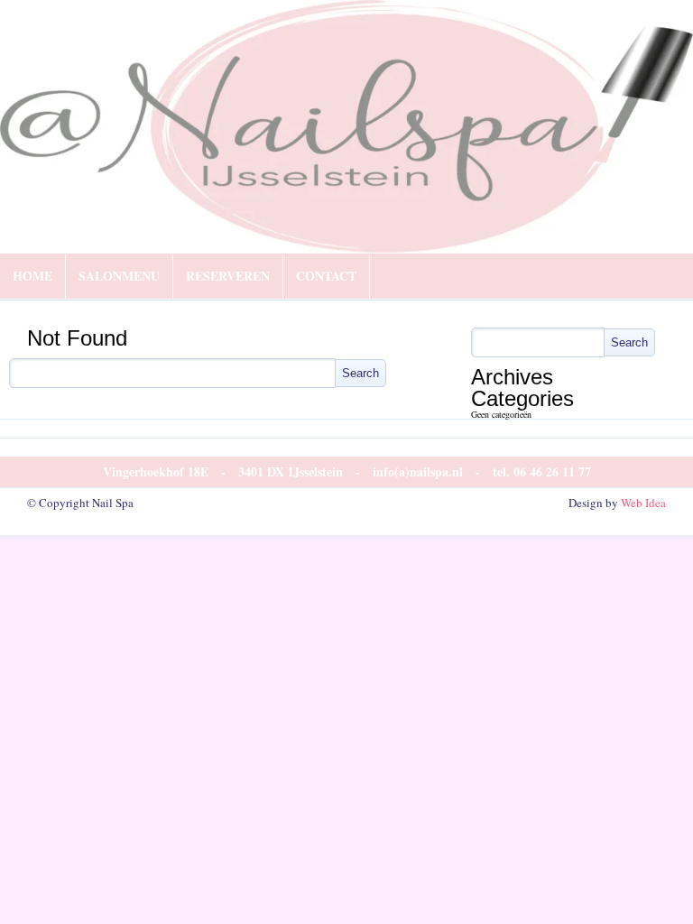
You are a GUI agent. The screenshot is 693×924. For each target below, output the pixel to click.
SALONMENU (119, 275)
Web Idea (643, 502)
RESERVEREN (228, 275)
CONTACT (326, 275)
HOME (32, 275)
